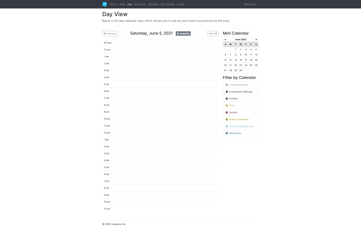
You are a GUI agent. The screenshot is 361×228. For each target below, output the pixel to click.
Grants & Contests (238, 119)
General (232, 112)
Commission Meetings (240, 91)
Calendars (153, 4)
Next (212, 33)
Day (129, 4)
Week (122, 4)
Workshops (234, 133)
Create (180, 4)
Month (113, 4)
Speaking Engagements (241, 126)
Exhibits (233, 98)
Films (231, 105)
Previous (111, 33)
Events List (140, 4)
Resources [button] (250, 4)
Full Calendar (168, 4)
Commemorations (238, 84)
